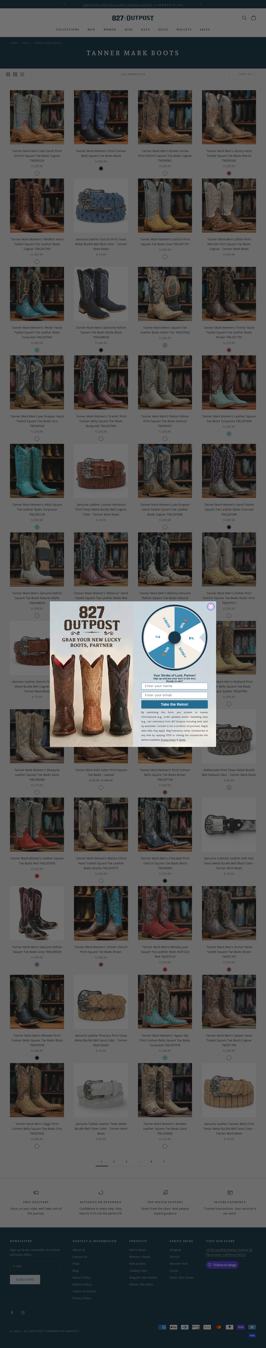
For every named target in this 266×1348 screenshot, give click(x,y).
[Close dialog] (210, 606)
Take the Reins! (174, 704)
